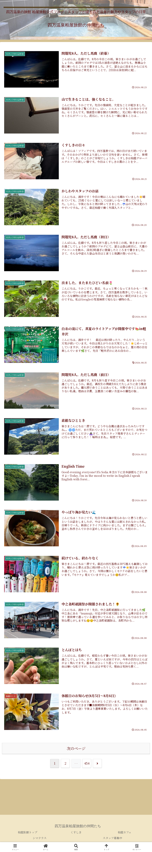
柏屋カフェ (124, 832)
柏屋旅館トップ (27, 832)
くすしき (76, 832)
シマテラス (40, 838)
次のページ (76, 748)
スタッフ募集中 (112, 838)
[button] (140, 631)
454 (86, 763)
